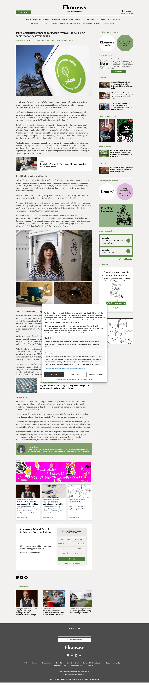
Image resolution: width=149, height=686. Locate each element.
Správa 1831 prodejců (53, 368)
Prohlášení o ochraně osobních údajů (80, 379)
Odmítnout (75, 374)
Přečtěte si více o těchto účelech (73, 368)
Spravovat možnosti (95, 374)
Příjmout (54, 374)
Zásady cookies (60, 379)
